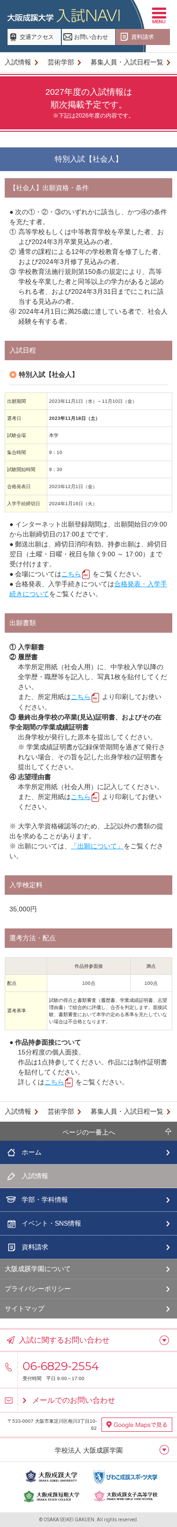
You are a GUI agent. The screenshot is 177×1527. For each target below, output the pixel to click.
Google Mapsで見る (136, 1425)
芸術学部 (61, 62)
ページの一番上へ (88, 1132)
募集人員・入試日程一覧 (127, 62)
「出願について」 (97, 846)
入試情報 (18, 62)
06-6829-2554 (61, 1366)
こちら (71, 574)
